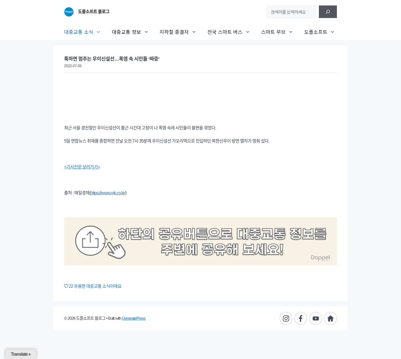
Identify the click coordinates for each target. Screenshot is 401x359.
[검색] (328, 11)
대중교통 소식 (78, 31)
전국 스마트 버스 (225, 31)
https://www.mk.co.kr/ (108, 193)
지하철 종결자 (174, 31)
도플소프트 (315, 31)
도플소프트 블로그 (93, 11)
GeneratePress (134, 318)
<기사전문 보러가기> (82, 167)
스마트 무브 (273, 31)
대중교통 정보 (126, 31)
